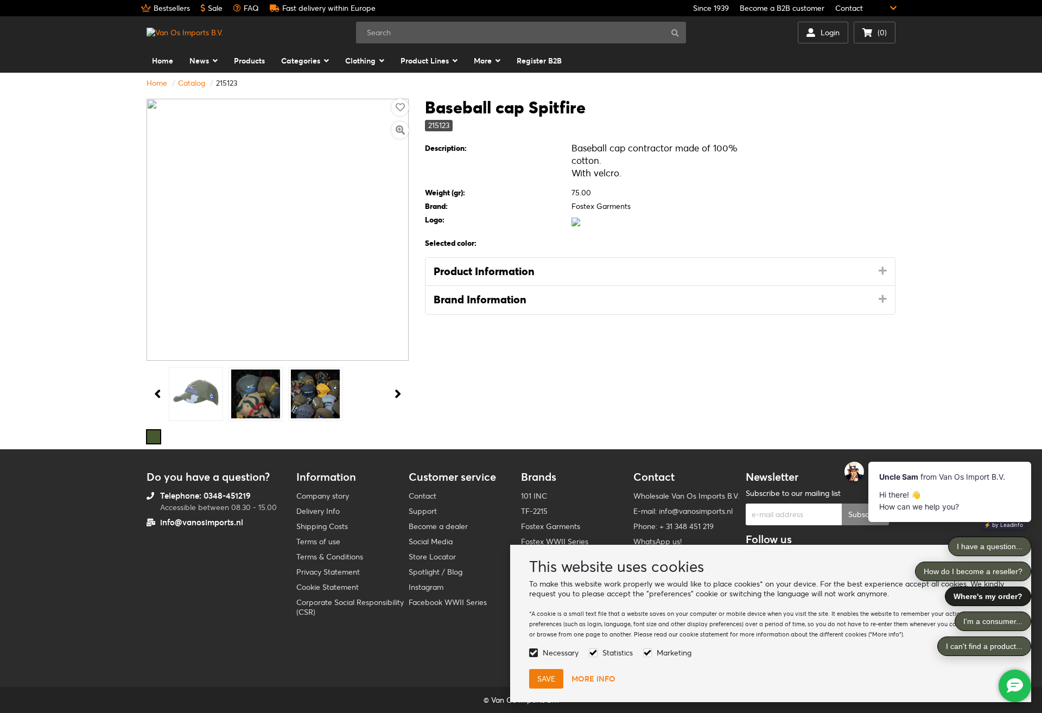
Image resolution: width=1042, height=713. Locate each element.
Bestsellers (172, 8)
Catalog (191, 83)
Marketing (674, 653)
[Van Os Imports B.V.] (185, 32)
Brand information (480, 299)
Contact (849, 8)
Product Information (484, 271)
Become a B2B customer (782, 8)
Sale (215, 8)
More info (593, 679)
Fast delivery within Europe (329, 8)
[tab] (660, 272)
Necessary (561, 653)
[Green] (154, 437)
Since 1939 (711, 8)
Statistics (617, 653)
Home (157, 83)
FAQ (251, 8)
